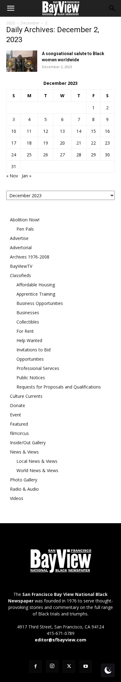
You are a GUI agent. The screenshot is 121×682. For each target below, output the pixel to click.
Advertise (19, 238)
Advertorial (21, 247)
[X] (69, 666)
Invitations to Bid (33, 350)
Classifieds (20, 275)
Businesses (27, 312)
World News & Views (37, 470)
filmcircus (19, 433)
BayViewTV (21, 266)
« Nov (12, 176)
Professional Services (37, 368)
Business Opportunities (39, 303)
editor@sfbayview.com (60, 640)
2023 (10, 23)
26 (45, 155)
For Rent (25, 331)
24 (13, 155)
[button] (10, 8)
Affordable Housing (35, 285)
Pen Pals (25, 229)
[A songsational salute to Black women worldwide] (21, 61)
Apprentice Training (35, 294)
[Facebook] (35, 666)
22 (93, 143)
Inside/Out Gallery (28, 442)
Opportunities (30, 359)
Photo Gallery (23, 480)
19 (45, 143)
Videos (16, 498)
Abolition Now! (24, 220)
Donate (17, 405)
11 (29, 131)
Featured (19, 424)
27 (62, 155)
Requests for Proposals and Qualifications (58, 387)
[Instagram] (52, 666)
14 (78, 131)
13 (62, 131)
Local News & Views (36, 461)
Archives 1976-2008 (29, 257)
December (30, 23)
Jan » (26, 176)
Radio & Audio (24, 489)
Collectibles (27, 322)
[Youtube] (85, 666)
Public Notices (30, 377)
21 (78, 143)
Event (15, 415)
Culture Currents (26, 396)
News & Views (24, 452)
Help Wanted (29, 340)
